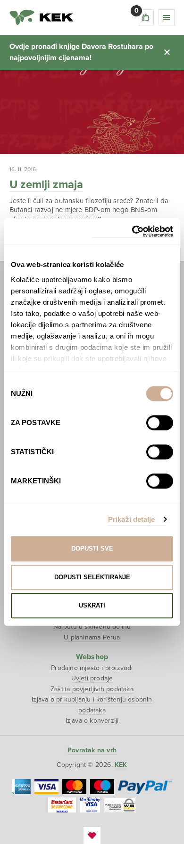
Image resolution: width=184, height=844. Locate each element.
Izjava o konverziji (92, 721)
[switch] (159, 422)
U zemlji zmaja (46, 184)
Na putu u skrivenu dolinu (92, 627)
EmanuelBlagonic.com (92, 835)
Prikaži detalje (131, 519)
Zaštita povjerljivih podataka (92, 689)
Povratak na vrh (92, 750)
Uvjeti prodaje (92, 678)
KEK (41, 17)
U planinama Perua (92, 637)
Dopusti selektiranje (92, 577)
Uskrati (92, 605)
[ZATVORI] (167, 52)
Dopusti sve (92, 548)
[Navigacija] (167, 17)
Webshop (92, 657)
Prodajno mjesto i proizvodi (92, 668)
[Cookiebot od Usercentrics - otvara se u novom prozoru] (132, 231)
